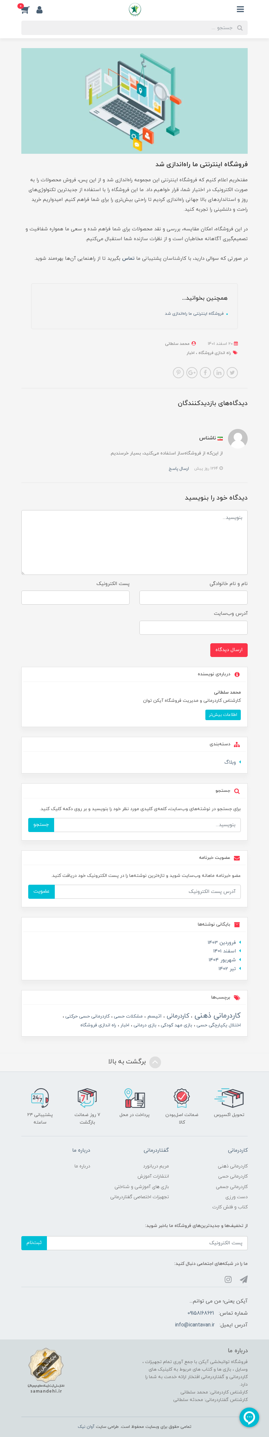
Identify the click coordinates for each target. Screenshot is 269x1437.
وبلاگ (230, 762)
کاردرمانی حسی (233, 1176)
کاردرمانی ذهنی (216, 1016)
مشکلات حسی (128, 1016)
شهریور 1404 (222, 960)
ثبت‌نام (34, 1242)
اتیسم (154, 1016)
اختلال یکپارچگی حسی (218, 1025)
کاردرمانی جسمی (232, 1187)
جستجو (41, 824)
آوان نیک (86, 1427)
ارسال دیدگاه (229, 650)
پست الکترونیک (113, 583)
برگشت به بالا (128, 1061)
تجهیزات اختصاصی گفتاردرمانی (139, 1197)
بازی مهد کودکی (175, 1025)
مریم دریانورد (156, 1166)
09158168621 (200, 1313)
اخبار (191, 353)
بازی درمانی (144, 1025)
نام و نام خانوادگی (229, 583)
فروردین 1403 (222, 942)
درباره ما (82, 1166)
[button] (28, 9)
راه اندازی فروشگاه (214, 353)
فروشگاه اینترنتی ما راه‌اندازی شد (195, 314)
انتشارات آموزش (153, 1176)
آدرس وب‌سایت (231, 613)
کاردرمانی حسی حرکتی (87, 1016)
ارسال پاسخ (179, 469)
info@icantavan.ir (195, 1325)
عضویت (41, 891)
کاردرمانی (177, 1016)
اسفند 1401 (224, 951)
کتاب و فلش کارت (230, 1207)
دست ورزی (236, 1197)
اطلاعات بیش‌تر (223, 715)
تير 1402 (227, 969)
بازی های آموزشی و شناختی (141, 1187)
